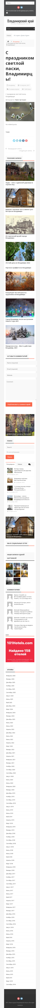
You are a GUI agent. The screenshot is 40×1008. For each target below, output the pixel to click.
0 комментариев (14, 89)
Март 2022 (9, 746)
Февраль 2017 (10, 907)
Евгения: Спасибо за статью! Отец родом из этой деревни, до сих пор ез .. (23, 619)
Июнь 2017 (9, 894)
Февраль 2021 (10, 759)
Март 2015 (9, 981)
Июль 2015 (9, 971)
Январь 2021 (10, 763)
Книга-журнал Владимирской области (18, 1002)
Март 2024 (9, 709)
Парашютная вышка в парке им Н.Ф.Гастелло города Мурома (21, 507)
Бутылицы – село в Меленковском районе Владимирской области (21, 497)
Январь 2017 (10, 910)
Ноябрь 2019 (10, 796)
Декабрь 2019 (10, 793)
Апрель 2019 (10, 820)
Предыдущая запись (14, 149)
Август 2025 (10, 696)
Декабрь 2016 (10, 914)
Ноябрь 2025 (10, 686)
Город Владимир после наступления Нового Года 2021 (19, 320)
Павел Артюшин (20, 100)
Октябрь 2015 (10, 961)
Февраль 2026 (10, 676)
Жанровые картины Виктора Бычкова (20, 479)
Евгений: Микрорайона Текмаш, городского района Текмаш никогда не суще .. (23, 611)
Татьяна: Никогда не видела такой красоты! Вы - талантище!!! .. (23, 627)
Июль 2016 (9, 931)
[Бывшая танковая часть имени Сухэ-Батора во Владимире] (20, 198)
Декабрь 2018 (10, 833)
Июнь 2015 (9, 974)
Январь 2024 (10, 716)
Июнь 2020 (9, 783)
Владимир (16, 42)
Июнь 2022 (9, 739)
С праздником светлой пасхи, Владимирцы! (20, 66)
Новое (20, 464)
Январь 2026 (10, 679)
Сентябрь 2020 (11, 773)
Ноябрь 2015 (10, 957)
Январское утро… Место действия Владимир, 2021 (18, 347)
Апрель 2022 (10, 743)
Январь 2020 (10, 790)
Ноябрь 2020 (10, 766)
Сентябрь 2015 (11, 964)
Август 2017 (10, 887)
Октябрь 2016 (10, 921)
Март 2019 (9, 823)
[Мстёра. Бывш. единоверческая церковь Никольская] (10, 470)
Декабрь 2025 (10, 682)
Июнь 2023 (9, 726)
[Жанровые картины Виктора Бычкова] (10, 480)
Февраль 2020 (10, 786)
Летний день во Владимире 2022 (18, 263)
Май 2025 (9, 702)
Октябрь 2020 (10, 770)
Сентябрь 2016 (11, 924)
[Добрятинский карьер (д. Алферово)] (20, 425)
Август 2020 (10, 776)
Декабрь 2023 (10, 719)
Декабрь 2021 (10, 753)
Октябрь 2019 (10, 800)
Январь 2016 (10, 951)
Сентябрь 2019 (11, 803)
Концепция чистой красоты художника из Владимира (16, 293)
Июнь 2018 (9, 853)
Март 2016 (9, 944)
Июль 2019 (9, 810)
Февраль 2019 (10, 827)
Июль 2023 (9, 723)
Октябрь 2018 (10, 840)
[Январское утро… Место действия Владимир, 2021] (20, 334)
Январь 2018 (10, 870)
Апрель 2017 (10, 900)
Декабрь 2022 (10, 733)
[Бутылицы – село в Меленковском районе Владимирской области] (10, 497)
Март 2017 (9, 904)
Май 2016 (9, 937)
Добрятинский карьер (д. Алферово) (19, 434)
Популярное (10, 464)
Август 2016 (10, 927)
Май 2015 (9, 978)
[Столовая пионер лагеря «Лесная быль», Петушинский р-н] (10, 488)
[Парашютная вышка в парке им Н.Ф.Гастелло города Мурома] (10, 507)
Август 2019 (10, 806)
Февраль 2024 (10, 712)
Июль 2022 (9, 736)
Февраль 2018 (10, 867)
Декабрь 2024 (10, 706)
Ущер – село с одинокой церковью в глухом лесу (19, 183)
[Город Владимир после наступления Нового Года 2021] (20, 307)
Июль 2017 (9, 890)
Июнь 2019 (9, 813)
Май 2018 (9, 857)
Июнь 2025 (9, 699)
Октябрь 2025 (10, 689)
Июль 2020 (9, 780)
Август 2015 (10, 968)
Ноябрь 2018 (10, 837)
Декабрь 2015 (10, 954)
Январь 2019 (10, 830)
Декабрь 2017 (10, 874)
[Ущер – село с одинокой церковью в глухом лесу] (20, 171)
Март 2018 (9, 864)
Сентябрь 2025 (11, 692)
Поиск (9, 457)
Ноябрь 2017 (10, 877)
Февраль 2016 (10, 947)
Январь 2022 (10, 749)
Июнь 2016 (9, 934)
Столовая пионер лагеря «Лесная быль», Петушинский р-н (22, 488)
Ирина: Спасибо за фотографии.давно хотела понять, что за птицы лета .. (23, 596)
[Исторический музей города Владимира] (20, 224)
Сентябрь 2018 (11, 843)
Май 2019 (9, 817)
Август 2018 (10, 847)
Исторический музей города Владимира (16, 237)
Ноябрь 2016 (10, 917)
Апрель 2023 (10, 729)
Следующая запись (26, 151)
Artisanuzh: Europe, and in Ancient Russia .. (22, 603)
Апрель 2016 (10, 941)
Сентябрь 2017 (11, 884)
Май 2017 (9, 897)
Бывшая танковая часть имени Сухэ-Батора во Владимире (19, 210)
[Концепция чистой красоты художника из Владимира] (20, 281)
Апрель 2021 (10, 756)
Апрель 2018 (10, 860)
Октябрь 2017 (10, 880)
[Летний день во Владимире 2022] (20, 251)
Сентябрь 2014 (11, 984)
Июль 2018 (9, 850)
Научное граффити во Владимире (18, 268)
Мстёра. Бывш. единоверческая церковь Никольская (22, 470)
